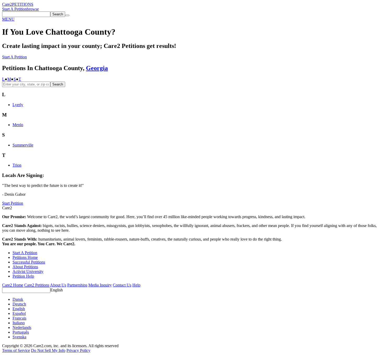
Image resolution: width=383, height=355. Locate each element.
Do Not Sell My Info (48, 350)
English (56, 290)
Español (19, 313)
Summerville (23, 145)
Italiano (19, 323)
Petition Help (23, 276)
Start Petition (12, 203)
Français (19, 318)
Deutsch (19, 304)
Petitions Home (25, 257)
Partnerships (77, 285)
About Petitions (25, 267)
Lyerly (18, 104)
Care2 (7, 4)
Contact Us (122, 285)
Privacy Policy (78, 350)
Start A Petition (14, 9)
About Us (58, 285)
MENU (8, 19)
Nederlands (22, 327)
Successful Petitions (29, 262)
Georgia (97, 68)
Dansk (18, 299)
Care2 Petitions (36, 285)
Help (136, 285)
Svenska (19, 337)
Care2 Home (12, 285)
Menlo (18, 125)
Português (21, 332)
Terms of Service (16, 350)
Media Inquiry (100, 285)
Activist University (28, 271)
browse (33, 9)
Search (57, 84)
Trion (17, 165)
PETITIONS (22, 4)
